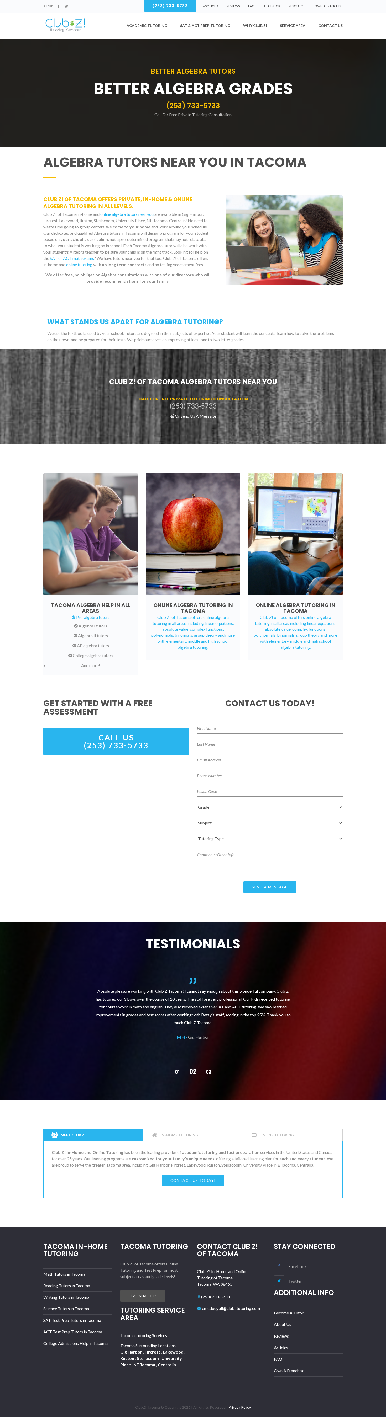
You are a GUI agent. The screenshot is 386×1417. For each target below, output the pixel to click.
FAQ (251, 6)
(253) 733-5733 (215, 1296)
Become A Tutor (289, 1312)
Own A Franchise (329, 6)
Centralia (167, 1364)
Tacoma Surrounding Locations (148, 1345)
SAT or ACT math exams (72, 258)
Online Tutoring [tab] (276, 1135)
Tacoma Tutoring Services (143, 1335)
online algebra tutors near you (127, 214)
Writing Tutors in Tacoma (66, 1297)
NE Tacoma (144, 1364)
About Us (282, 1324)
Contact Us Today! (193, 1180)
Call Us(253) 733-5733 (116, 741)
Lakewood (173, 1351)
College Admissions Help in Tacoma (75, 1343)
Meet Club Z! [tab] (73, 1135)
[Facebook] (58, 6)
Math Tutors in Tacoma (64, 1273)
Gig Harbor (131, 1351)
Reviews (233, 6)
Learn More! (143, 1295)
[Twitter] (66, 6)
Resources (297, 6)
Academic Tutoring (147, 25)
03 (193, 1071)
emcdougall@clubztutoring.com (231, 1308)
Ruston (127, 1358)
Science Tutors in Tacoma (66, 1308)
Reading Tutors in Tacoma (66, 1285)
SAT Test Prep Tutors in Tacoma (72, 1320)
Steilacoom (148, 1358)
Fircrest (153, 1351)
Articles (281, 1347)
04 (209, 1071)
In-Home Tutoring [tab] (179, 1135)
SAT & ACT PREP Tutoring (205, 25)
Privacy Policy (239, 1407)
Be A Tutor (271, 6)
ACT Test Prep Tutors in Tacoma (72, 1331)
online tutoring (79, 264)
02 (177, 1071)
